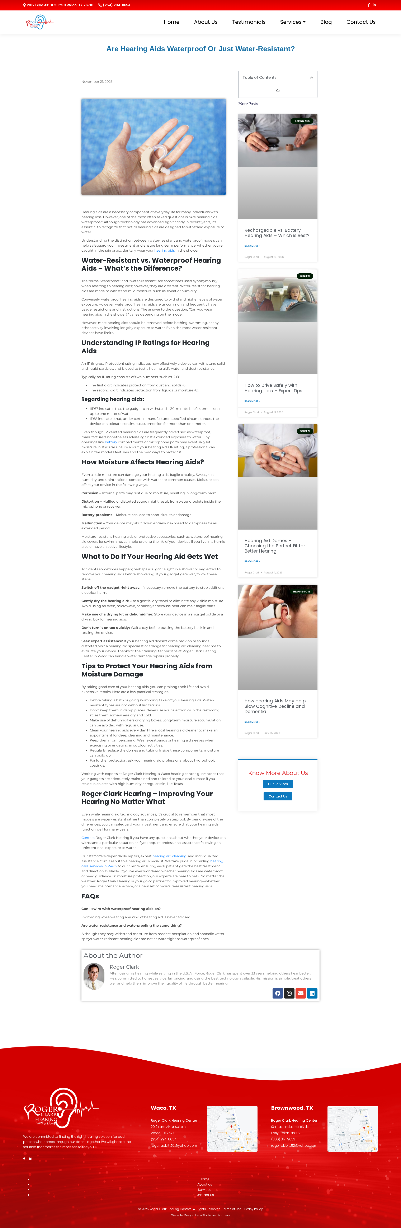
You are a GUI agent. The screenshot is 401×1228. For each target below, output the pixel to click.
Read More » (252, 246)
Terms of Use (231, 1209)
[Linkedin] (312, 993)
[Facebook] (278, 993)
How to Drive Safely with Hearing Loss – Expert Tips (273, 388)
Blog (326, 22)
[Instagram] (289, 993)
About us (206, 22)
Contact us (361, 22)
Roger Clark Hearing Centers (171, 1209)
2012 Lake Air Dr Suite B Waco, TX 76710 (60, 5)
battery (111, 442)
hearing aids (164, 250)
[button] (311, 77)
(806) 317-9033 (283, 1139)
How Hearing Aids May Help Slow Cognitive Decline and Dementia (275, 706)
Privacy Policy (253, 1209)
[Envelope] (301, 993)
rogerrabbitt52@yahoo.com (174, 1145)
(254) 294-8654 (117, 5)
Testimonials (249, 22)
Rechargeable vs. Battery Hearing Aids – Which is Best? (277, 232)
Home (171, 22)
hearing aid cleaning (169, 856)
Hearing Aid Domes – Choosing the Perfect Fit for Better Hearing (275, 546)
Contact (88, 838)
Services (291, 22)
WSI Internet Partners (215, 1215)
